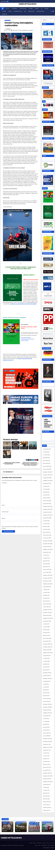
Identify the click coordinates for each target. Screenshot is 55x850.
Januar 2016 (45, 804)
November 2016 (46, 775)
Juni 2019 (45, 687)
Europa (37, 8)
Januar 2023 (46, 572)
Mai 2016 (45, 793)
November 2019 (46, 672)
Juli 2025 (45, 486)
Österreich (14, 8)
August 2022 (45, 586)
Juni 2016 (45, 790)
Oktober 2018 (46, 710)
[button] (51, 11)
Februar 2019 (46, 698)
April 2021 (45, 632)
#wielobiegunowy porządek (27, 30)
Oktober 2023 (46, 546)
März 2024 (45, 532)
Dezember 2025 (46, 472)
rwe (7, 360)
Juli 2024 (45, 520)
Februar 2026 (46, 466)
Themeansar (21, 845)
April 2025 (45, 494)
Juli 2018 (45, 718)
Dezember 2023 (46, 540)
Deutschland (23, 8)
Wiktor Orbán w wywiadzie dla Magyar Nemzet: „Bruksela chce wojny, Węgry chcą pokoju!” (29, 464)
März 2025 (45, 497)
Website (3, 518)
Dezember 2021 (46, 609)
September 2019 (46, 678)
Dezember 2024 (46, 506)
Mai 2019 (45, 689)
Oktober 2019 (46, 675)
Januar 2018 (45, 735)
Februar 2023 (46, 569)
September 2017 (46, 747)
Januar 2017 (45, 770)
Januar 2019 (45, 701)
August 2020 (46, 655)
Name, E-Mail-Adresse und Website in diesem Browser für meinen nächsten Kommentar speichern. (20, 527)
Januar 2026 (46, 469)
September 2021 (46, 618)
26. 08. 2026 (46, 828)
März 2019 (45, 695)
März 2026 (45, 463)
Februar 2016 (46, 801)
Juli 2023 (45, 555)
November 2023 (46, 543)
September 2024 (46, 515)
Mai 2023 (45, 560)
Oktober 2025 (46, 477)
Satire (9, 11)
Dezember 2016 (46, 773)
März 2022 (45, 601)
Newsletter (31, 11)
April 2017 (45, 761)
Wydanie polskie (18, 11)
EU (41, 8)
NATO (50, 822)
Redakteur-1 (8, 28)
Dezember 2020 (46, 644)
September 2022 (46, 583)
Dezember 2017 (46, 738)
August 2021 (45, 621)
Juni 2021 (45, 626)
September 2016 (46, 781)
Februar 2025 (46, 500)
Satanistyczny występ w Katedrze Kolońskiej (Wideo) (12, 463)
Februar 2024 (46, 535)
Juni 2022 (45, 592)
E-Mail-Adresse (5, 511)
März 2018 (45, 730)
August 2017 (45, 750)
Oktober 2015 (46, 810)
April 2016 (45, 796)
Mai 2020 (45, 664)
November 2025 (46, 474)
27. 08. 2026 (6, 828)
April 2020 (45, 667)
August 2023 (45, 552)
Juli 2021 (45, 624)
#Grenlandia (14, 30)
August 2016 (45, 784)
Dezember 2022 (46, 575)
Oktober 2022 (46, 581)
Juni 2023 (45, 558)
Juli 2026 (45, 451)
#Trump (19, 30)
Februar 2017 (46, 767)
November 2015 (46, 807)
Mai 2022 (45, 595)
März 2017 (45, 764)
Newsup (16, 845)
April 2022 (45, 598)
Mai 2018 (45, 724)
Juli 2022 (45, 589)
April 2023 (45, 563)
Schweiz (31, 8)
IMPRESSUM (4, 14)
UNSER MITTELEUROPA (27, 4)
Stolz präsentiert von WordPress (6, 845)
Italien (47, 822)
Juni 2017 (45, 755)
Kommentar (4, 482)
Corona (46, 8)
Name (3, 505)
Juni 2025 (45, 489)
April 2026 (45, 460)
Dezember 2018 (46, 704)
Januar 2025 (46, 503)
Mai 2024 (45, 526)
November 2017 (46, 741)
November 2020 (46, 646)
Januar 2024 (46, 537)
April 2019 (45, 692)
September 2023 (46, 549)
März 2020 (45, 669)
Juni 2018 (45, 721)
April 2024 (45, 529)
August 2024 (46, 517)
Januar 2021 (45, 641)
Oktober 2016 (46, 778)
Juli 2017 (45, 753)
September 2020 (46, 652)
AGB (25, 11)
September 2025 (46, 480)
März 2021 (45, 635)
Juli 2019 (45, 684)
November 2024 (46, 509)
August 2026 (46, 449)
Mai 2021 (45, 629)
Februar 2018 (46, 732)
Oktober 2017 (46, 744)
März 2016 (45, 798)
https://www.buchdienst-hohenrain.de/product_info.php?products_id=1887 (27, 339)
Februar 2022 (46, 603)
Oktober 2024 (46, 512)
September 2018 (46, 712)
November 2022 (46, 578)
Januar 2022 (46, 606)
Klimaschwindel (19, 822)
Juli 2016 (45, 787)
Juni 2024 (45, 523)
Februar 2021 (46, 638)
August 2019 (45, 681)
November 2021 (46, 612)
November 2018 (46, 707)
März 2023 (45, 566)
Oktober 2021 (46, 615)
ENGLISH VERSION (40, 11)
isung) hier (10, 360)
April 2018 (45, 727)
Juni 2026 (45, 454)
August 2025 (45, 483)
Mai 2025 (45, 492)
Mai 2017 (45, 758)
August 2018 (45, 715)
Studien (4, 11)
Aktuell (7, 8)
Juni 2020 (45, 661)
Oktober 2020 (46, 649)
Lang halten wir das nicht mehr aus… (7, 827)
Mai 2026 (45, 457)
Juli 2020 (45, 658)
